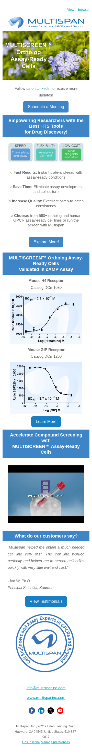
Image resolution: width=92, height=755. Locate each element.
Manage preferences (55, 742)
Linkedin (43, 88)
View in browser (78, 10)
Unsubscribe (31, 742)
